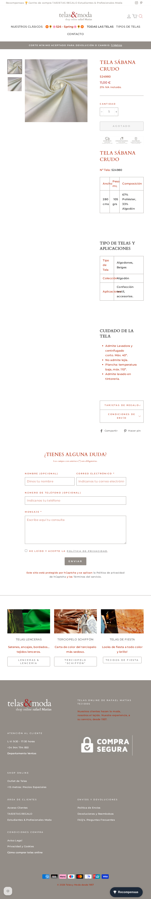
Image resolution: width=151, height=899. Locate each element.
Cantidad (108, 104)
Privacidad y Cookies (20, 846)
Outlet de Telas (17, 781)
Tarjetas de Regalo (122, 405)
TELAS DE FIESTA (122, 639)
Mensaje (33, 512)
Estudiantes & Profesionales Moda (100, 2)
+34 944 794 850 (18, 747)
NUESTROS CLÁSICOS (27, 26)
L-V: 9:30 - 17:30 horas (21, 741)
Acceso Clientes (17, 807)
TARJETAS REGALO (64, 2)
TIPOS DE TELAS (128, 26)
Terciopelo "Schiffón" (75, 662)
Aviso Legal (14, 840)
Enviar (75, 561)
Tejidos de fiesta (122, 660)
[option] (75, 45)
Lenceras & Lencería (28, 662)
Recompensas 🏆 (17, 2)
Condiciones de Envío (121, 416)
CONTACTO (75, 34)
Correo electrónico (95, 473)
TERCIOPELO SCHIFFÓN (75, 639)
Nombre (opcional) (41, 473)
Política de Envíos (89, 807)
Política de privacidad (87, 551)
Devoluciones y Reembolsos (96, 813)
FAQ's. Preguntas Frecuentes (96, 820)
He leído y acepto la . (69, 551)
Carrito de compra (40, 2)
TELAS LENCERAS (29, 639)
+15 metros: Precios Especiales (26, 787)
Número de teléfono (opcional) (53, 492)
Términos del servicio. (87, 576)
